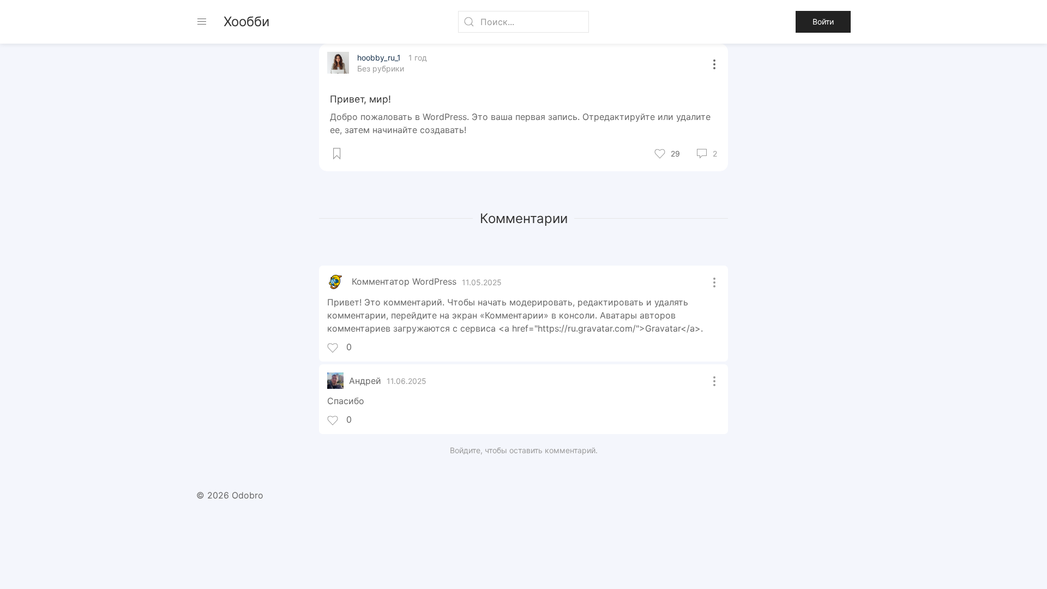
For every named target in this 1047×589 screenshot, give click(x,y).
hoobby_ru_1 (380, 57)
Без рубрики (380, 68)
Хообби (246, 21)
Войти (823, 21)
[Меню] (201, 21)
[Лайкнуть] (651, 153)
